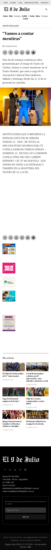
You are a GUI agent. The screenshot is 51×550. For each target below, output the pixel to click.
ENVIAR (26, 517)
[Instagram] (10, 469)
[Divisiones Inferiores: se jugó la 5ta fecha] (37, 414)
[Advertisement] (25, 202)
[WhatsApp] (16, 52)
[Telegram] (33, 52)
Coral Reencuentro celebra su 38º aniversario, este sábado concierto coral (37, 377)
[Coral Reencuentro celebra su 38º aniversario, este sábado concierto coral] (37, 366)
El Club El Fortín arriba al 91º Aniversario (12, 374)
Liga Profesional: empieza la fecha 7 (11, 399)
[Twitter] (10, 52)
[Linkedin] (15, 469)
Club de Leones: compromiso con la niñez (35, 401)
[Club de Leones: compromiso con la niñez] (37, 391)
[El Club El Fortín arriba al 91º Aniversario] (13, 366)
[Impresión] (27, 52)
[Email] (22, 52)
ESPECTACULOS (10, 25)
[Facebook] (4, 52)
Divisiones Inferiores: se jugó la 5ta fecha (36, 422)
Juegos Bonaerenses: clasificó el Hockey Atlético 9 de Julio (12, 423)
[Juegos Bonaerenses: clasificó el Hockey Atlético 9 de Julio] (13, 414)
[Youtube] (25, 469)
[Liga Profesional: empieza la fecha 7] (13, 391)
